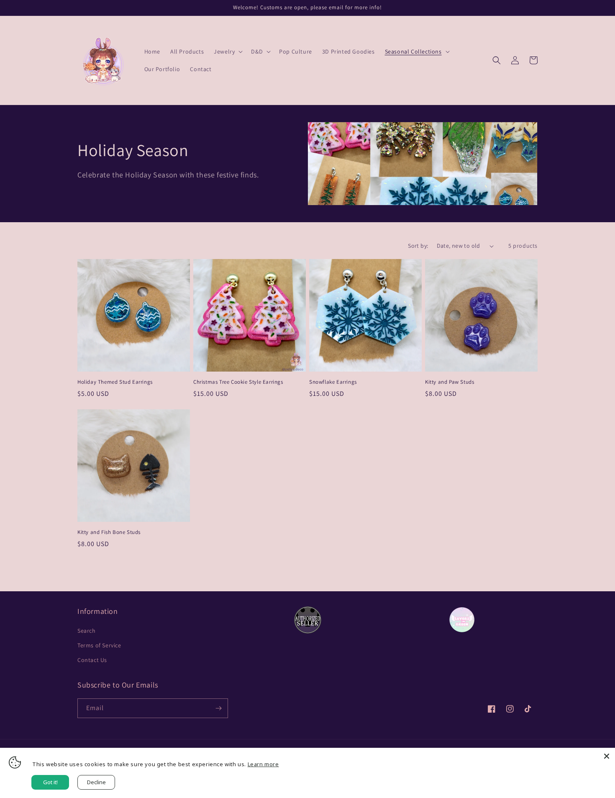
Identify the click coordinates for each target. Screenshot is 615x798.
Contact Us (92, 660)
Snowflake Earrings (333, 382)
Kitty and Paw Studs (449, 382)
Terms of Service (99, 645)
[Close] (606, 756)
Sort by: (418, 245)
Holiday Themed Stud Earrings (115, 382)
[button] (227, 51)
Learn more (263, 764)
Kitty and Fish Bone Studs (109, 532)
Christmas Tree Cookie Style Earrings (238, 382)
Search (86, 630)
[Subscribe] (218, 708)
